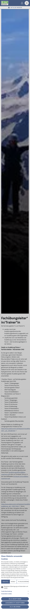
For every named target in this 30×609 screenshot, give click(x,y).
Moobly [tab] (13, 582)
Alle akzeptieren (15, 599)
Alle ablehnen (15, 607)
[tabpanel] (15, 590)
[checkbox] (15, 587)
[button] (15, 591)
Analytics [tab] (5, 582)
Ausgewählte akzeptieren (15, 603)
